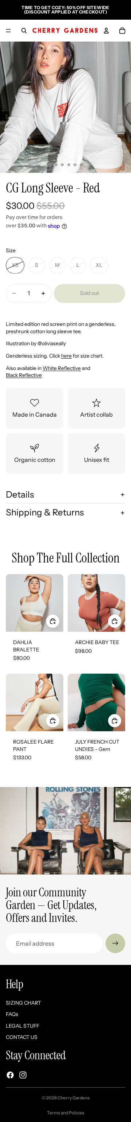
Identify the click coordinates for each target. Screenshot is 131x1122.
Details (20, 494)
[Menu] (8, 30)
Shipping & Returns (45, 512)
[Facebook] (10, 1075)
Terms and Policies (65, 1112)
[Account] (106, 31)
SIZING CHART (23, 1003)
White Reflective (62, 368)
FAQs (12, 1014)
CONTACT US (21, 1037)
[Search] (24, 31)
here (66, 355)
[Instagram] (23, 1075)
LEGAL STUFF (22, 1025)
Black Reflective (24, 375)
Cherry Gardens (73, 1097)
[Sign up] (115, 943)
